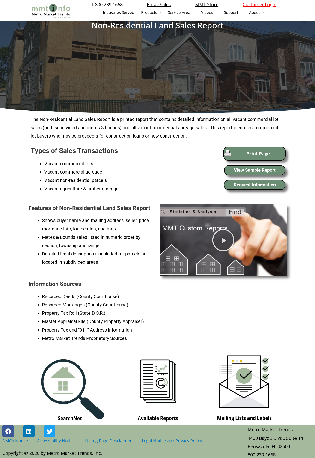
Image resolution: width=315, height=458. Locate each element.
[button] (223, 240)
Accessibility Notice (57, 440)
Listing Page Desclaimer (109, 440)
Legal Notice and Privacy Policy (172, 440)
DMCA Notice (15, 440)
